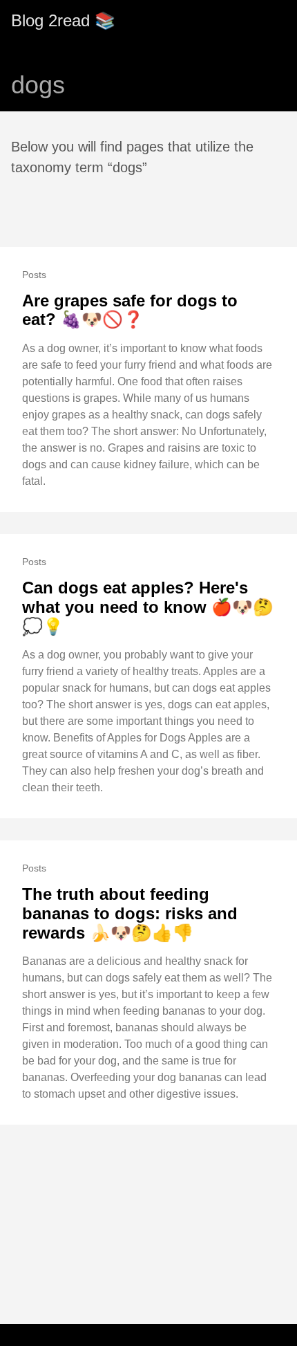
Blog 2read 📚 (63, 20)
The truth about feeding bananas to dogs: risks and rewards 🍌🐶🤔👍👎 (130, 913)
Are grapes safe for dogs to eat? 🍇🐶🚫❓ (130, 310)
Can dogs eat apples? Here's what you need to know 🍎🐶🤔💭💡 (148, 606)
